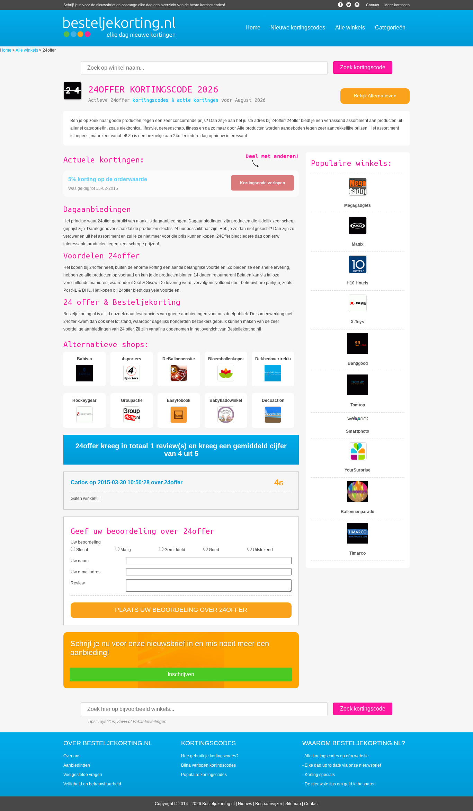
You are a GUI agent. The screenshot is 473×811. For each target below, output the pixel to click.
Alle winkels (27, 50)
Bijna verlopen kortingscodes (208, 765)
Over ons (71, 755)
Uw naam (80, 560)
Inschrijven (181, 674)
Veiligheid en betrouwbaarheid (92, 784)
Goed (213, 549)
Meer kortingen (397, 5)
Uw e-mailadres (85, 572)
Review (78, 583)
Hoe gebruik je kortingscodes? (210, 755)
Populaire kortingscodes (204, 774)
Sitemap (293, 803)
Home (5, 50)
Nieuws (245, 803)
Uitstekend (262, 549)
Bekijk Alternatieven (375, 95)
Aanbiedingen (76, 765)
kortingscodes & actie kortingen (175, 100)
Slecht (81, 549)
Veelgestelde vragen (82, 774)
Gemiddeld (174, 549)
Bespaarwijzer (268, 803)
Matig (125, 549)
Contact (372, 5)
